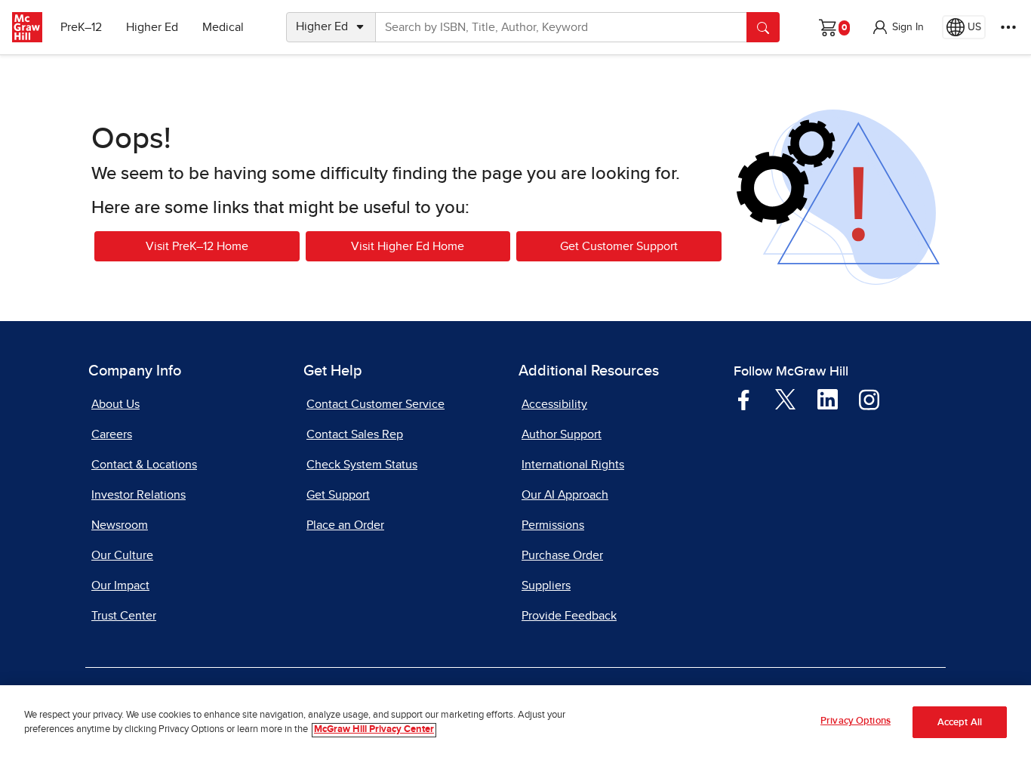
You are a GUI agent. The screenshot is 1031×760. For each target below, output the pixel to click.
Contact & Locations (144, 465)
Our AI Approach (565, 495)
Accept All (959, 723)
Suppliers (546, 585)
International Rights (573, 465)
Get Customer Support (619, 246)
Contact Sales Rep (354, 434)
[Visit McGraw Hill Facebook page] (744, 399)
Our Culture (122, 555)
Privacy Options (855, 721)
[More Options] (1008, 27)
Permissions (553, 525)
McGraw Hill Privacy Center (374, 730)
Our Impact (120, 585)
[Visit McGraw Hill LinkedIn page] (827, 399)
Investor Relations (138, 495)
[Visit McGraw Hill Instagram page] (869, 399)
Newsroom (119, 525)
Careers (111, 434)
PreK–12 (81, 27)
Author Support (562, 434)
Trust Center (123, 616)
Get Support (338, 495)
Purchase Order (562, 555)
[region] (515, 722)
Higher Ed (152, 27)
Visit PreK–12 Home (197, 246)
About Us (115, 404)
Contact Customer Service (375, 404)
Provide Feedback (569, 616)
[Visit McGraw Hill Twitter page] (785, 399)
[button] (897, 27)
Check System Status (361, 465)
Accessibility (554, 404)
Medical (223, 27)
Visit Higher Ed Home (407, 246)
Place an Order (345, 525)
